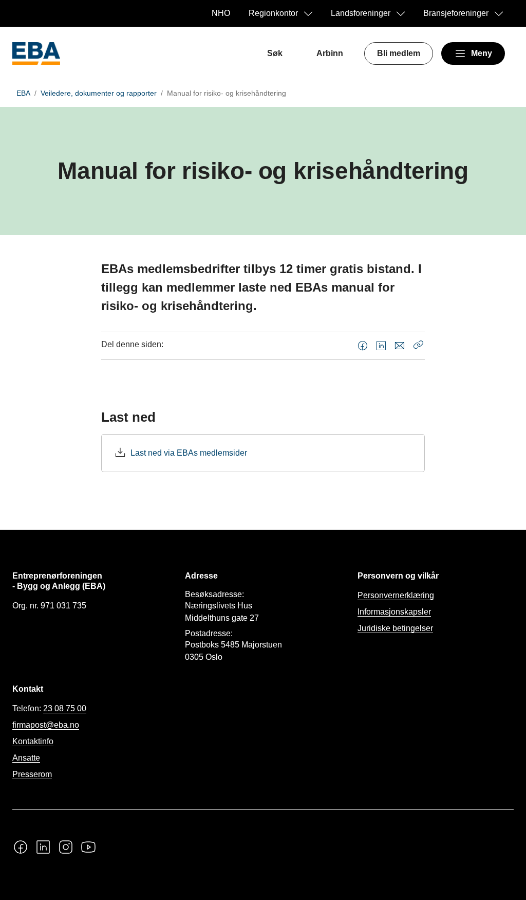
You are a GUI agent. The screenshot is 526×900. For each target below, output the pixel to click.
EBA (23, 93)
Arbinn (329, 53)
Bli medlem (398, 53)
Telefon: (49, 708)
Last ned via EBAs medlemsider (188, 452)
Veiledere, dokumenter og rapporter (99, 93)
